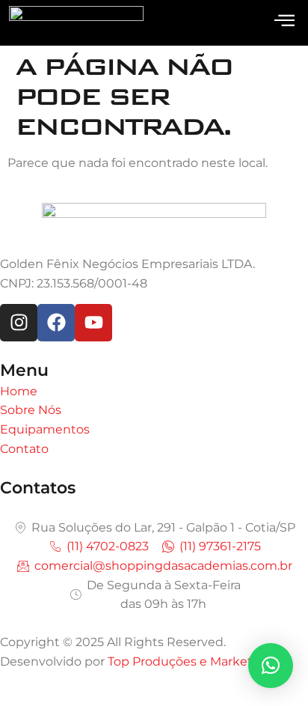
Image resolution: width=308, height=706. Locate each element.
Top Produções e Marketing (190, 661)
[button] (270, 665)
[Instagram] (18, 322)
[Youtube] (93, 322)
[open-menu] (284, 21)
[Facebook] (56, 322)
